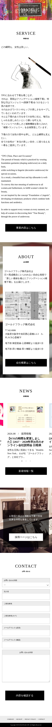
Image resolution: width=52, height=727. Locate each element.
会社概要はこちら (26, 362)
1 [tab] (22, 461)
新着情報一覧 (26, 471)
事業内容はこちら (26, 227)
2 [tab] (26, 461)
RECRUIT (19, 719)
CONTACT (41, 719)
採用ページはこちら (26, 537)
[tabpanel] (26, 431)
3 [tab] (30, 461)
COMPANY (10, 719)
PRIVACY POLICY (30, 719)
